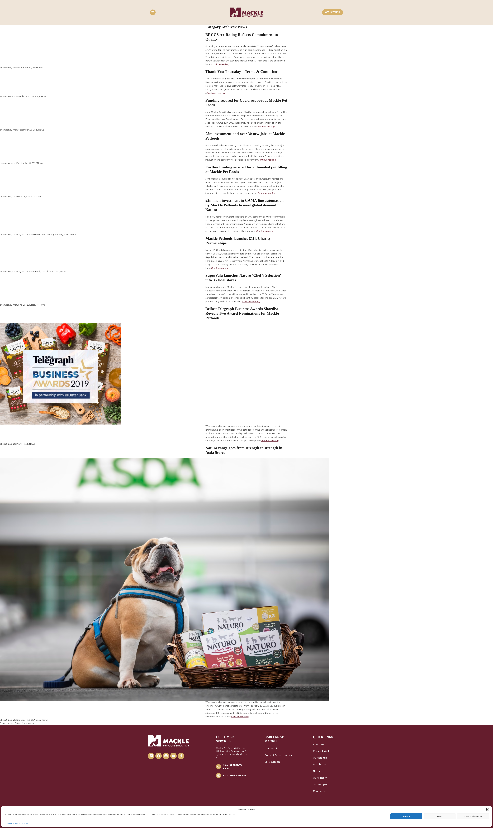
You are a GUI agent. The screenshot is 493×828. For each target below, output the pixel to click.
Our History (320, 777)
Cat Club (46, 271)
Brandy (36, 96)
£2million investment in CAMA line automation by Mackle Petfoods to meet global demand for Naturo (244, 205)
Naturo (55, 271)
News (39, 67)
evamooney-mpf (8, 67)
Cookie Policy (9, 823)
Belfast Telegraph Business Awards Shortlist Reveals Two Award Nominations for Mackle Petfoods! (242, 313)
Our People (271, 748)
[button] (488, 809)
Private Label (321, 751)
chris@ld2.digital (8, 444)
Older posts (28, 723)
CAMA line (44, 234)
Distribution (320, 764)
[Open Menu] (153, 12)
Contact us (319, 791)
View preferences (473, 816)
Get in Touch (332, 12)
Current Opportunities (278, 755)
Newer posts (6, 723)
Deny (439, 816)
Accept (406, 816)
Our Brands (320, 757)
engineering (57, 234)
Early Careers (272, 761)
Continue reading (220, 64)
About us (318, 744)
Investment (70, 234)
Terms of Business (21, 823)
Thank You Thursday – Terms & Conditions (241, 71)
